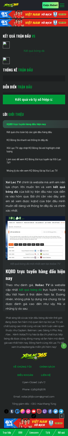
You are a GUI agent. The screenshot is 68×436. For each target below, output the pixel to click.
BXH (20, 432)
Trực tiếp (7, 432)
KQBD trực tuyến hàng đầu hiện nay (26, 124)
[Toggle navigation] (62, 5)
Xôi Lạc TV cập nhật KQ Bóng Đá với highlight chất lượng (33, 149)
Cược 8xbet (50, 5)
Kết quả (61, 432)
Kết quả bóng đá (34, 50)
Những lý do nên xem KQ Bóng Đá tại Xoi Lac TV (32, 170)
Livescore (34, 432)
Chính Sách (47, 366)
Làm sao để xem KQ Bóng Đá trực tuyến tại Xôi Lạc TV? (34, 161)
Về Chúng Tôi (22, 366)
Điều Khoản (25, 375)
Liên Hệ (46, 375)
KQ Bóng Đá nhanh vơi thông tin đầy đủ (27, 139)
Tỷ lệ (48, 432)
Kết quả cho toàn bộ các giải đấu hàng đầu (29, 132)
